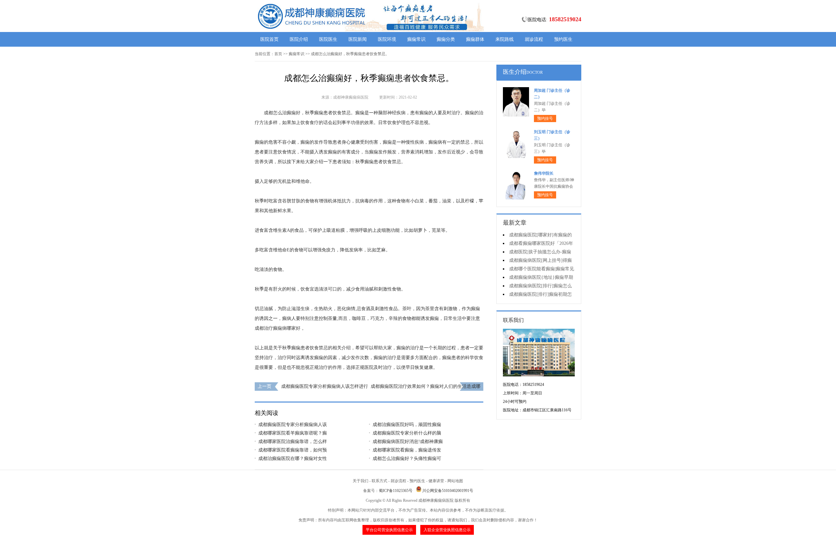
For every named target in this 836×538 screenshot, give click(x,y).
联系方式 (379, 481)
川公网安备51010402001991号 (447, 490)
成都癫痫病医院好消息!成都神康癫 (408, 441)
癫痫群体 (475, 39)
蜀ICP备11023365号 (395, 490)
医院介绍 (299, 39)
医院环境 (387, 39)
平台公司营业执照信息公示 (389, 530)
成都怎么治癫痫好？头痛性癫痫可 (407, 458)
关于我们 (360, 481)
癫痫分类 (446, 39)
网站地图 (455, 481)
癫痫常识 (416, 39)
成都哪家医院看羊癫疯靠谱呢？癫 (292, 433)
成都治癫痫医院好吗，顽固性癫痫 (407, 424)
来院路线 (504, 39)
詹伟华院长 (544, 173)
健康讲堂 (436, 481)
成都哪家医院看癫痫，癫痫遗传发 (407, 450)
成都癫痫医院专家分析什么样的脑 (407, 433)
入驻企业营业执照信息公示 (447, 530)
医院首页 (269, 39)
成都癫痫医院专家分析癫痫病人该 (292, 424)
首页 (278, 54)
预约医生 (563, 39)
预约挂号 (545, 118)
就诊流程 (534, 39)
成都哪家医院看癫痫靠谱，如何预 (292, 450)
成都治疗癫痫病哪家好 (277, 328)
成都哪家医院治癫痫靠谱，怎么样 (292, 441)
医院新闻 (357, 39)
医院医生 (328, 39)
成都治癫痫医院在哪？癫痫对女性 (292, 458)
